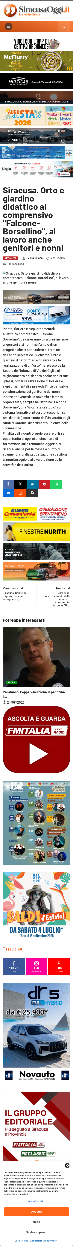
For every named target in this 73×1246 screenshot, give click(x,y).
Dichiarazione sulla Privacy (43, 1241)
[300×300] (36, 906)
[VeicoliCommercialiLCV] (36, 81)
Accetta (36, 1211)
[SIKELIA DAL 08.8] (36, 169)
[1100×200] (36, 97)
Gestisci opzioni (36, 1232)
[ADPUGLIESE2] (36, 571)
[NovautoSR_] (36, 1034)
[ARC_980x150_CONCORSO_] (36, 43)
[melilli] (36, 822)
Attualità (10, 258)
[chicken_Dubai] (36, 61)
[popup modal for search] (64, 26)
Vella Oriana (35, 257)
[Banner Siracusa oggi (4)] (36, 136)
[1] (36, 1142)
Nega (36, 1222)
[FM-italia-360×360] (36, 739)
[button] (67, 1165)
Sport (46, 688)
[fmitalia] (36, 152)
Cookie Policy (21, 1241)
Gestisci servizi (35, 1201)
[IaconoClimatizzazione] (36, 315)
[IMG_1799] (36, 513)
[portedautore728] (36, 531)
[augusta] (36, 116)
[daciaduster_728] (36, 297)
